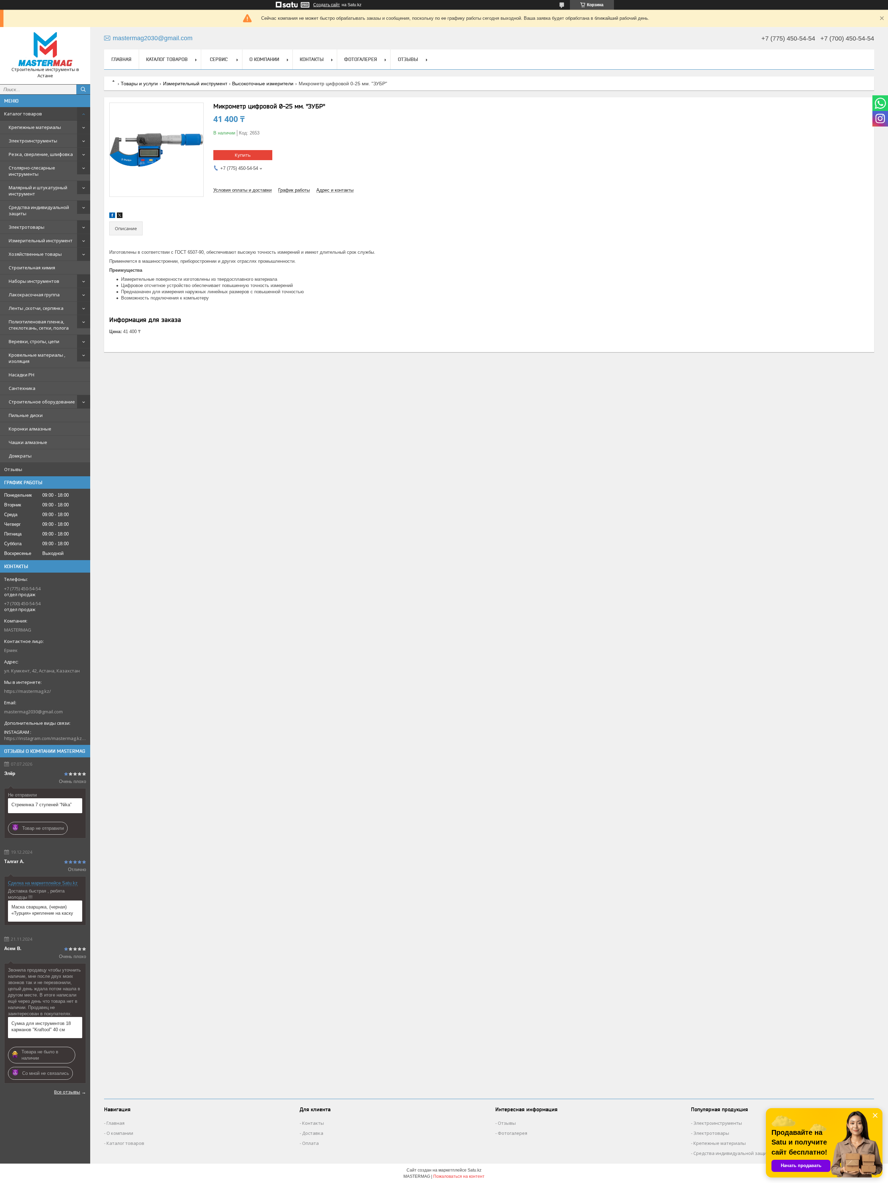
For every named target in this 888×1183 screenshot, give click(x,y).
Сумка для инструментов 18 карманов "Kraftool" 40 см (41, 1026)
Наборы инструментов (34, 281)
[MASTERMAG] (45, 49)
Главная (121, 59)
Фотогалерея (360, 59)
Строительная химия (32, 267)
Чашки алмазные (28, 442)
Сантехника (22, 388)
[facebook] (112, 216)
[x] (119, 216)
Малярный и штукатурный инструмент (38, 190)
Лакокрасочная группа (34, 295)
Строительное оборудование (42, 402)
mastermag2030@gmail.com (33, 711)
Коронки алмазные (30, 429)
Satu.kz (474, 1170)
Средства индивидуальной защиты (39, 210)
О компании (264, 59)
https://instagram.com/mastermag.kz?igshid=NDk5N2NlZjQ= (45, 738)
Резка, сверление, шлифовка (41, 154)
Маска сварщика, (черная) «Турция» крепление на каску (42, 910)
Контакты (312, 59)
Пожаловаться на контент (459, 1176)
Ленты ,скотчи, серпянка (36, 308)
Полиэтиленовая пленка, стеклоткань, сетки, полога (39, 325)
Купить (243, 155)
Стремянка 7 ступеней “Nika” (41, 804)
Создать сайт (326, 4)
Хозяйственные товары (35, 254)
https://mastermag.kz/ (27, 691)
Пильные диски (26, 415)
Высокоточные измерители (262, 83)
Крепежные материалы (35, 127)
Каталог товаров (23, 114)
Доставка (312, 1133)
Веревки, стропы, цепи (34, 341)
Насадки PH (21, 375)
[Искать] (83, 89)
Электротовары (26, 227)
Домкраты (20, 456)
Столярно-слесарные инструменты (32, 171)
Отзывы (13, 469)
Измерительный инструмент (40, 240)
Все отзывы (67, 1092)
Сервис (219, 59)
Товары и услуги (139, 83)
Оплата (310, 1143)
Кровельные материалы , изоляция (37, 358)
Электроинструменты (33, 141)
